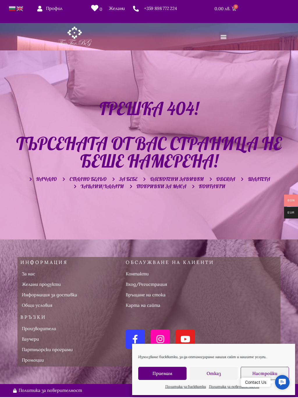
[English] (20, 8)
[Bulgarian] (12, 8)
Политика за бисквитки (185, 386)
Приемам (162, 373)
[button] (223, 36)
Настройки (264, 373)
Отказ (214, 373)
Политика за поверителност (234, 386)
